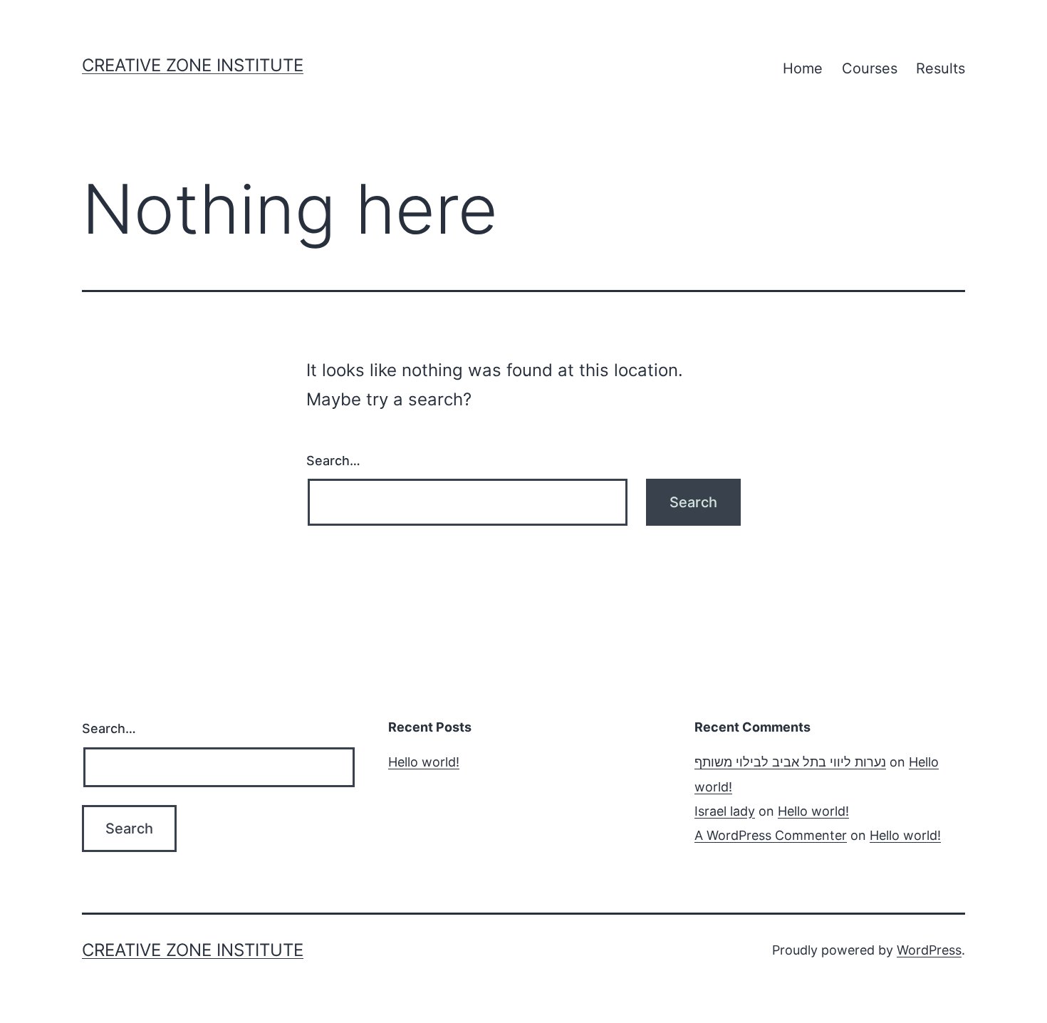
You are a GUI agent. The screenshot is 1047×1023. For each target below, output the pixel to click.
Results (940, 68)
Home (803, 68)
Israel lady (724, 811)
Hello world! (423, 761)
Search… (333, 460)
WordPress (929, 949)
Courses (869, 68)
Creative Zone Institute (192, 65)
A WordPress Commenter (770, 835)
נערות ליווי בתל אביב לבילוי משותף (790, 761)
